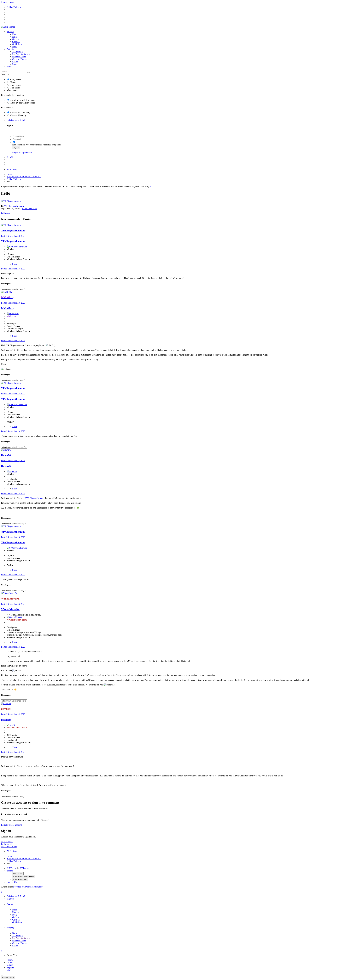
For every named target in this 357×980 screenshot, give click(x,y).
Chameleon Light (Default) (23, 876)
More (14, 46)
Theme (10, 871)
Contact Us (12, 882)
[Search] (28, 72)
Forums (15, 34)
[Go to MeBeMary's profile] (7, 292)
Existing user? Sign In (17, 120)
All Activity (17, 51)
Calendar (16, 41)
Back (14, 910)
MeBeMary (7, 308)
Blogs (14, 36)
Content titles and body (20, 112)
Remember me (18, 145)
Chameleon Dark (20, 879)
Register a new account (11, 825)
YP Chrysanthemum (14, 206)
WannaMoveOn (10, 609)
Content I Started (19, 59)
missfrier (6, 719)
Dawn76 (6, 455)
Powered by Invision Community (28, 887)
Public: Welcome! (29, 208)
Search (15, 61)
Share (14, 264)
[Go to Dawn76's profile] (6, 450)
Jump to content (8, 2)
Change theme (8, 977)
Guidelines (17, 44)
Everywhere (15, 79)
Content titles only (18, 115)
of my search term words (23, 100)
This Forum (15, 85)
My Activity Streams (21, 54)
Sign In (16, 147)
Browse (10, 31)
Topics (13, 82)
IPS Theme (12, 868)
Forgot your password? (22, 152)
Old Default (17, 873)
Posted (13, 236)
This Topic (15, 88)
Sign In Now (7, 841)
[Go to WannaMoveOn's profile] (9, 593)
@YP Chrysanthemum (34, 498)
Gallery (15, 39)
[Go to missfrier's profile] (6, 703)
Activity (10, 49)
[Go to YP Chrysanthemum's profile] (11, 201)
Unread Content (19, 56)
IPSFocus (24, 868)
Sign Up (10, 157)
